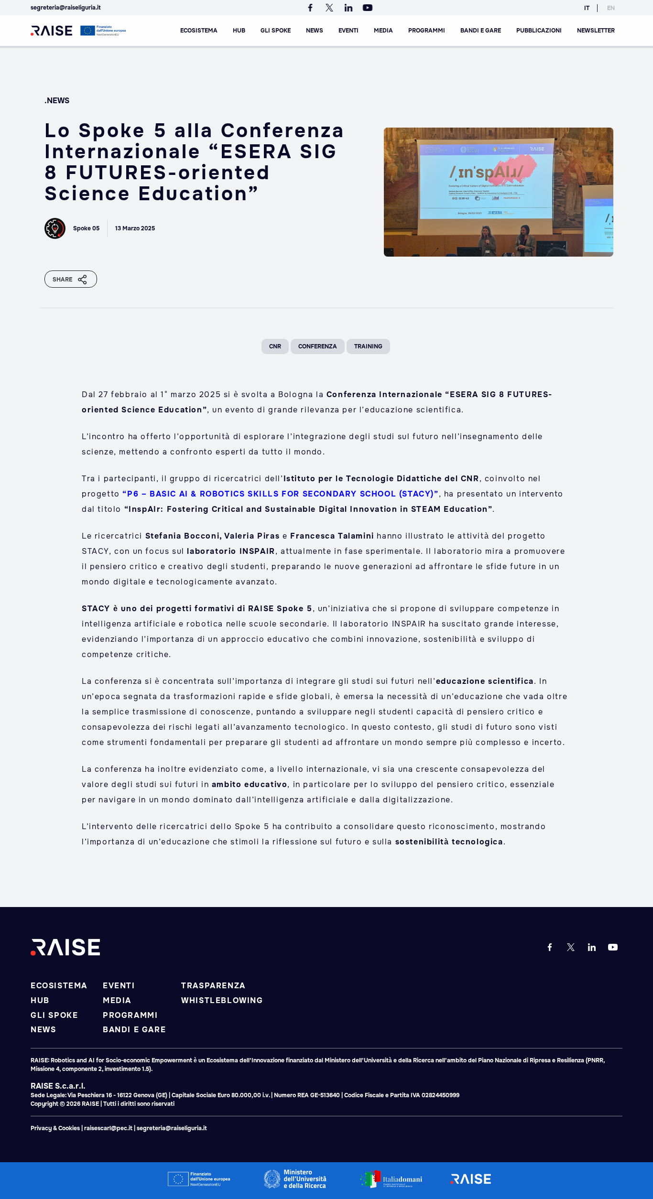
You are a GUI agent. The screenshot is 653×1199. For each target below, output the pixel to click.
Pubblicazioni (539, 30)
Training (368, 346)
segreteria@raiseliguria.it (66, 7)
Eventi (348, 30)
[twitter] (331, 7)
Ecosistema (199, 30)
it (586, 8)
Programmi (426, 30)
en (611, 8)
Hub (239, 30)
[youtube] (367, 7)
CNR (275, 346)
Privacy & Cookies (56, 1128)
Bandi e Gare (480, 30)
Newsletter (596, 30)
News (314, 30)
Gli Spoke (276, 30)
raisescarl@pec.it (108, 1128)
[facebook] (312, 7)
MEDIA (383, 30)
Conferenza (317, 346)
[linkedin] (350, 7)
